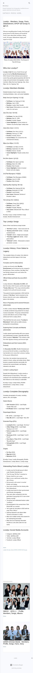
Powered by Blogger (18, 665)
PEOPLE (5, 6)
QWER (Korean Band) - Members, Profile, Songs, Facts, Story (16, 643)
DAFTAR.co (6, 13)
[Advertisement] (16, 566)
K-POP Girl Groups (22, 550)
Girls (12, 550)
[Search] (29, 2)
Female (8, 550)
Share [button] (4, 547)
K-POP (15, 550)
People (13, 13)
